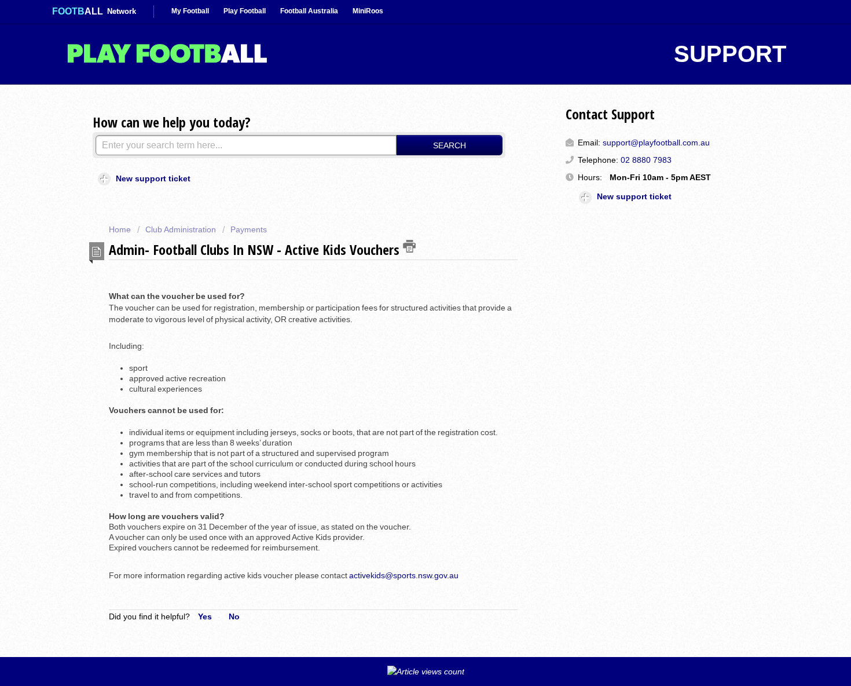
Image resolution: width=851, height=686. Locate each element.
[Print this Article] (409, 246)
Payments (248, 229)
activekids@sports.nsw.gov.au (403, 575)
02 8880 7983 (646, 160)
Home (121, 229)
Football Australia (309, 11)
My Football (190, 11)
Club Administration (180, 229)
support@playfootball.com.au (656, 142)
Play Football (244, 11)
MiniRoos (368, 11)
